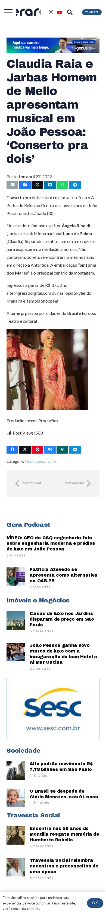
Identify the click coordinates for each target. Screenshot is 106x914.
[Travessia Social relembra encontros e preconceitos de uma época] (16, 867)
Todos (51, 461)
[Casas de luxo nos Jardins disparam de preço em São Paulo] (16, 620)
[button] (8, 12)
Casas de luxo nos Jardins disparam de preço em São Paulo (62, 619)
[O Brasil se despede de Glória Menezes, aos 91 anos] (16, 798)
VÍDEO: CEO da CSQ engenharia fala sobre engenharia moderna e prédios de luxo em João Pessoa (51, 544)
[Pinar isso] (37, 450)
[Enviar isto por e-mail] (12, 185)
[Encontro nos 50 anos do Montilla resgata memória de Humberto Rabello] (16, 835)
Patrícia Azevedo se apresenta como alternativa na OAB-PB (64, 575)
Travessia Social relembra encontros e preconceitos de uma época (64, 866)
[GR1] (28, 12)
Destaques (34, 461)
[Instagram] (50, 12)
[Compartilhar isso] (25, 185)
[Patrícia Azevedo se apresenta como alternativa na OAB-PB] (16, 576)
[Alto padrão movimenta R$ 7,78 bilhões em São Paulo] (16, 770)
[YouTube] (59, 12)
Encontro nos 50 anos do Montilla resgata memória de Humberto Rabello (64, 834)
